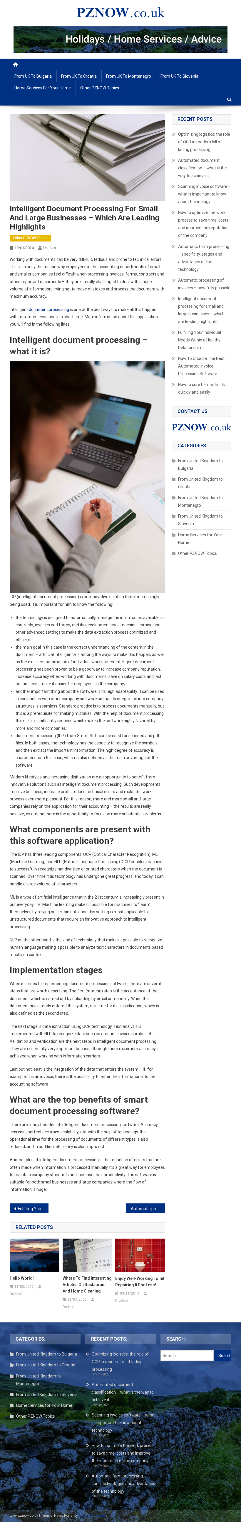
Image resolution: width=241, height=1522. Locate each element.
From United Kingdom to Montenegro (200, 501)
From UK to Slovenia (179, 76)
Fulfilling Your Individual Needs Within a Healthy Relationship (33, 1208)
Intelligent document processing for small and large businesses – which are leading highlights (201, 310)
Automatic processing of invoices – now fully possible (148, 1208)
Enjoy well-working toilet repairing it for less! (139, 1281)
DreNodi (50, 247)
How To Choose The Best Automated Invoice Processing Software (201, 366)
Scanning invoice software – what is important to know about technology (204, 194)
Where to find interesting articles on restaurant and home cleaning (87, 1284)
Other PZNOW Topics (99, 88)
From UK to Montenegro (128, 76)
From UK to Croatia (79, 76)
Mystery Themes (92, 1516)
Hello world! (22, 1278)
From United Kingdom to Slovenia (200, 520)
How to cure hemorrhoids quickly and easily (201, 388)
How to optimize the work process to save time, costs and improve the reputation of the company (203, 224)
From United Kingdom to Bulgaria (200, 464)
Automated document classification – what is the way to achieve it (202, 168)
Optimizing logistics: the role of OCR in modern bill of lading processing (204, 142)
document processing (49, 309)
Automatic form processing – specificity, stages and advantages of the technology (203, 258)
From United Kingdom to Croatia (200, 483)
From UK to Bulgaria (33, 76)
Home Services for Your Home (42, 88)
